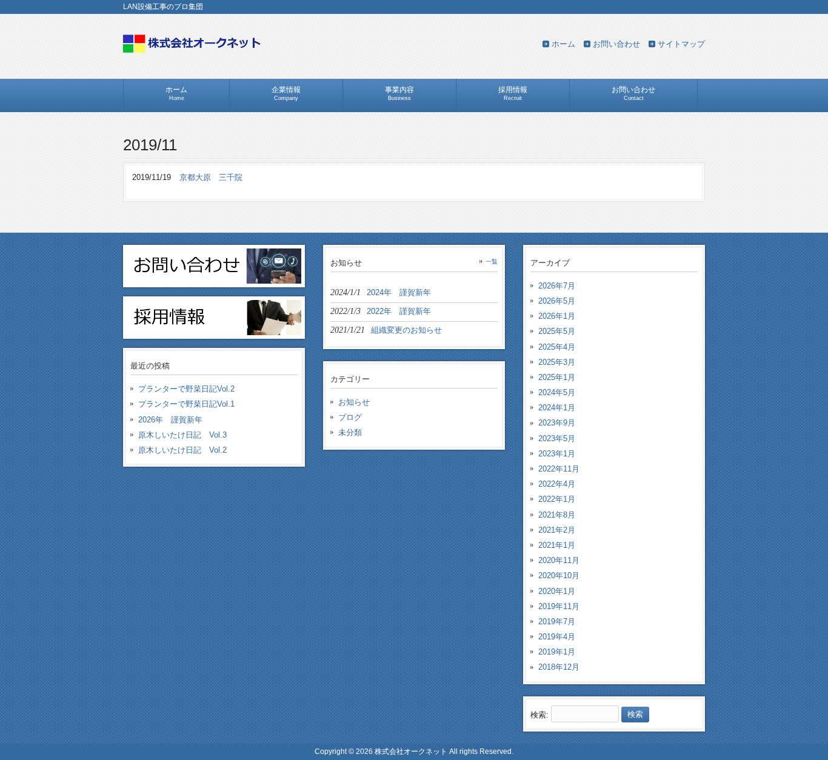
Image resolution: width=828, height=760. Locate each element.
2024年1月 (556, 407)
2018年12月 (558, 667)
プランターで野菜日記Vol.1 (186, 403)
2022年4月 (556, 483)
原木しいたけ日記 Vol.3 (182, 434)
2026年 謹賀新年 (170, 419)
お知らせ (354, 402)
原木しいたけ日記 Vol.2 (182, 450)
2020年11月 (558, 560)
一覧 (492, 261)
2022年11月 (558, 468)
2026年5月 (556, 300)
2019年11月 (558, 606)
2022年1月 (556, 499)
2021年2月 (556, 530)
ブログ (350, 417)
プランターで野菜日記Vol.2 (186, 388)
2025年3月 (556, 362)
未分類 (350, 432)
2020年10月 (558, 575)
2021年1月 (556, 545)
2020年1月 (556, 591)
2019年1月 (556, 651)
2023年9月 (556, 422)
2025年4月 (556, 347)
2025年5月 (556, 331)
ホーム (563, 43)
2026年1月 (556, 316)
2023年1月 (556, 453)
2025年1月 (556, 377)
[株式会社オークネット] (192, 51)
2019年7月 (556, 621)
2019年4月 (556, 636)
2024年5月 (556, 392)
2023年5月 (556, 438)
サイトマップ (681, 43)
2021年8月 (556, 514)
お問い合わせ (616, 43)
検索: (539, 714)
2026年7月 (556, 285)
